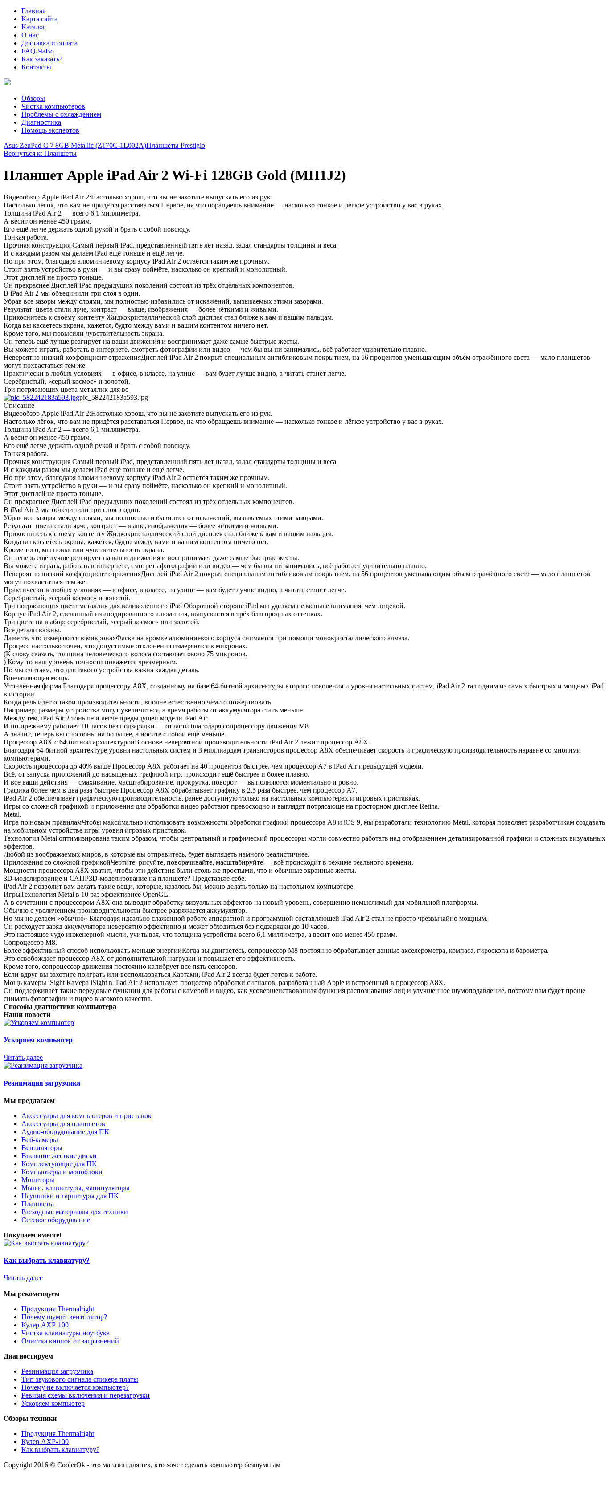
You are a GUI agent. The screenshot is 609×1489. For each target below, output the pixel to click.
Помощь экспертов (50, 130)
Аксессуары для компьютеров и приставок (86, 1115)
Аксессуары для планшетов (63, 1123)
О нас (30, 35)
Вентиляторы (41, 1147)
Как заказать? (41, 59)
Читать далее (23, 1057)
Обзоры (33, 98)
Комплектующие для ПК (59, 1164)
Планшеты (37, 1204)
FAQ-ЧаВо (37, 51)
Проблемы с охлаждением (61, 114)
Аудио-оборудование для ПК (65, 1131)
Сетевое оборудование (55, 1220)
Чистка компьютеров (53, 106)
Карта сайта (39, 19)
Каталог (33, 27)
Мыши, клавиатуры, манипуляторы (75, 1188)
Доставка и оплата (49, 43)
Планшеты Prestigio (175, 145)
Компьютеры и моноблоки (62, 1172)
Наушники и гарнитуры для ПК (70, 1196)
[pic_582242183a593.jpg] (41, 397)
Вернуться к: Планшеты (40, 153)
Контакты (36, 67)
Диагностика (41, 122)
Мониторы (37, 1180)
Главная (33, 11)
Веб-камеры (39, 1139)
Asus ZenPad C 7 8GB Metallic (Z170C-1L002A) (75, 145)
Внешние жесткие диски (59, 1155)
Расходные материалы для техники (74, 1212)
